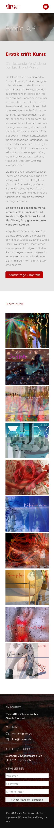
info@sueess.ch (21, 739)
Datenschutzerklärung (31, 817)
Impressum (11, 817)
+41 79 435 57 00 (22, 733)
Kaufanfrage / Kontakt (24, 275)
